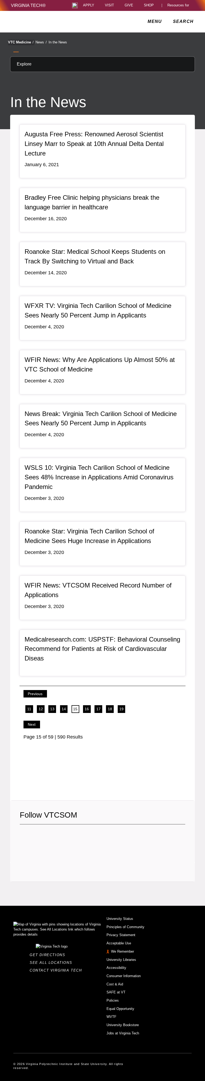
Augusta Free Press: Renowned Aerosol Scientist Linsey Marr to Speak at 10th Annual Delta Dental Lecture (94, 143)
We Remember (122, 951)
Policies (113, 1000)
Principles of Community (125, 927)
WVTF (111, 1017)
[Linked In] (52, 835)
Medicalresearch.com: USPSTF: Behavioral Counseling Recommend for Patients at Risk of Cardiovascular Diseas (102, 649)
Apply (88, 5)
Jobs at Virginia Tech (123, 1033)
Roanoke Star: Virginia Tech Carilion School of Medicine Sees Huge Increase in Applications (89, 536)
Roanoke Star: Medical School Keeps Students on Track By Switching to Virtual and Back (95, 256)
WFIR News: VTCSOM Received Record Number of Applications (98, 590)
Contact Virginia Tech (57, 970)
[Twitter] (33, 835)
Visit (109, 5)
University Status (120, 919)
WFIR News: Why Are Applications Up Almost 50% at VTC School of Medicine (100, 364)
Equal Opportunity (120, 1009)
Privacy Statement (121, 935)
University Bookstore (123, 1025)
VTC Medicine (21, 42)
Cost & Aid (115, 984)
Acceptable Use (119, 943)
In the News (58, 42)
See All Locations (52, 963)
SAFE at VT (116, 992)
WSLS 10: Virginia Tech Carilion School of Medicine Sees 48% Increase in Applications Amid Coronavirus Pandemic (99, 477)
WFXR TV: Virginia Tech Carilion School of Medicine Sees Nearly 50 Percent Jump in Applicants (98, 310)
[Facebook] (24, 835)
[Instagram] (42, 835)
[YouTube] (61, 835)
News (41, 42)
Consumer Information (124, 976)
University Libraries (121, 960)
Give (129, 5)
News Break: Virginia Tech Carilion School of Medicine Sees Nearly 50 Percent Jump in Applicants (101, 418)
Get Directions (49, 955)
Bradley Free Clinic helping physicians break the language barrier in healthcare (92, 202)
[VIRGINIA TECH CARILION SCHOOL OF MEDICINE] (46, 21)
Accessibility (116, 968)
